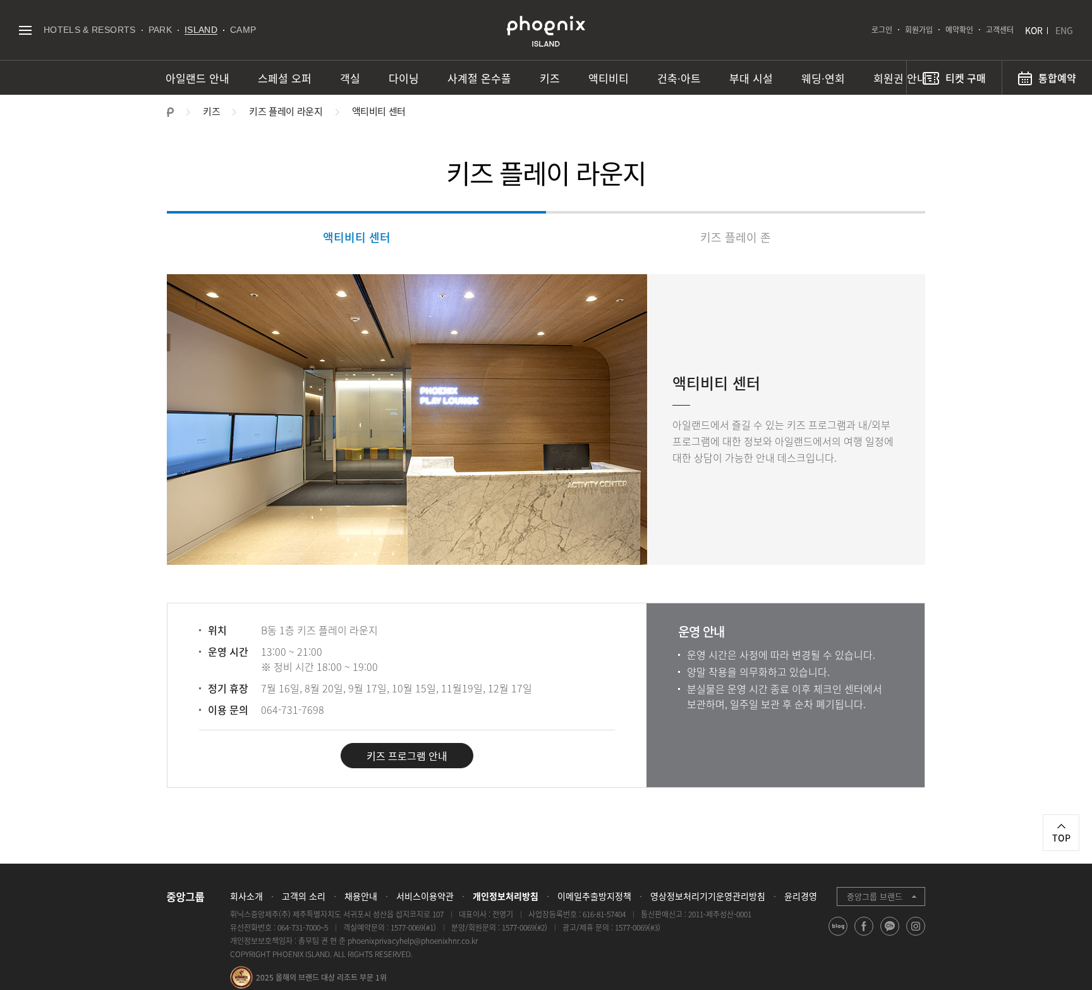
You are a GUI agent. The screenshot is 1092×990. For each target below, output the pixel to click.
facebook (864, 935)
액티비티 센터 (357, 237)
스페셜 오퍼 (285, 78)
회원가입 (919, 29)
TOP (1061, 837)
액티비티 (608, 78)
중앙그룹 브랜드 (874, 896)
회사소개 (246, 896)
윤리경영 (800, 896)
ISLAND (201, 30)
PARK (160, 30)
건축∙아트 (679, 78)
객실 (350, 78)
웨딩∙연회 (823, 78)
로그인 (881, 29)
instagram (916, 935)
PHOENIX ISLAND (546, 31)
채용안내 (360, 896)
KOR (1034, 30)
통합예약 (1057, 77)
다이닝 (404, 78)
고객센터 (1000, 29)
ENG (1064, 30)
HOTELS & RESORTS (90, 30)
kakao (890, 935)
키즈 (550, 78)
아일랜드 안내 (197, 78)
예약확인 (959, 29)
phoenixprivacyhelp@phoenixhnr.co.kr (413, 940)
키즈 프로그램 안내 (407, 755)
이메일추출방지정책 (594, 896)
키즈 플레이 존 (735, 237)
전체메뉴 (25, 30)
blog (838, 935)
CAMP (243, 30)
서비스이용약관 (425, 896)
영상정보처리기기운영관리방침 (707, 896)
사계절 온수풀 (479, 78)
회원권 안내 (900, 78)
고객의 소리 (303, 896)
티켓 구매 (965, 77)
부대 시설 (751, 78)
